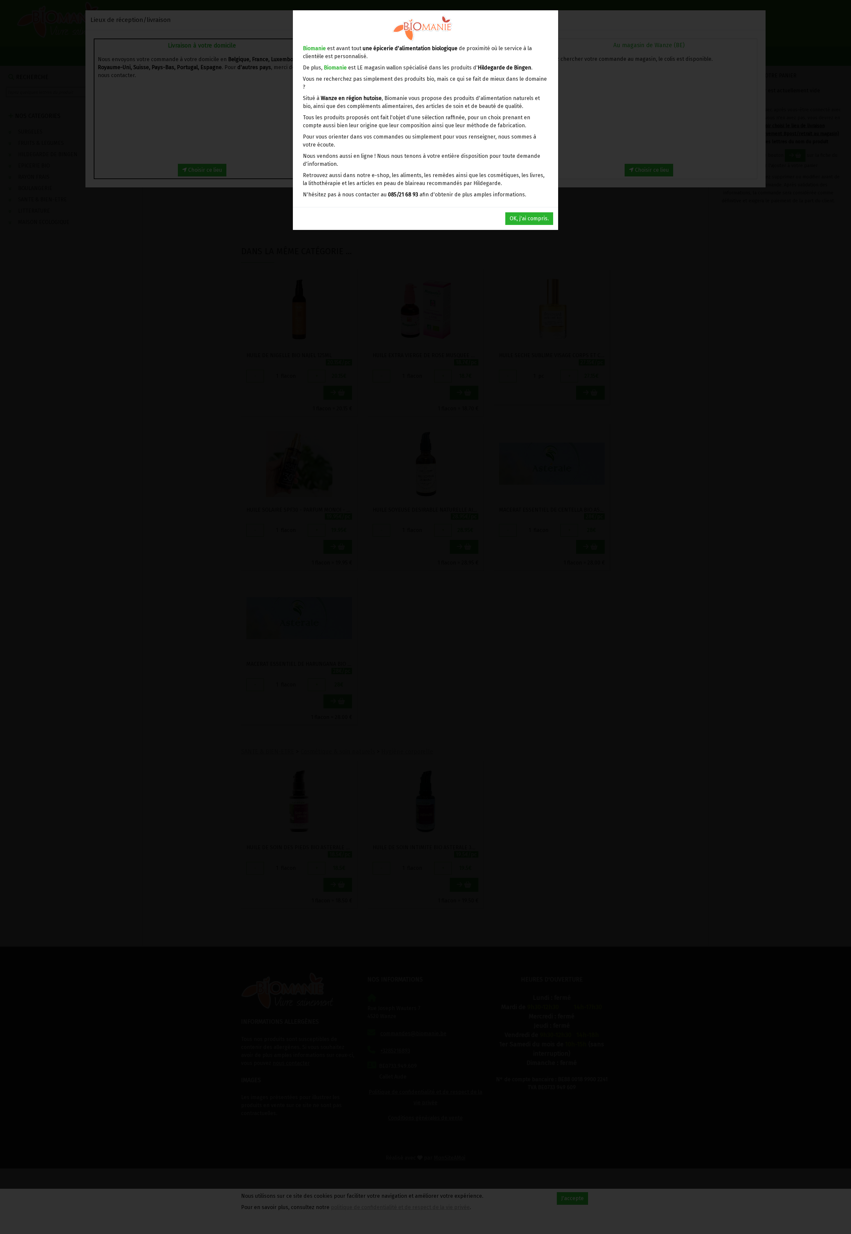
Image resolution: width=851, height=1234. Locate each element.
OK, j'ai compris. (529, 218)
